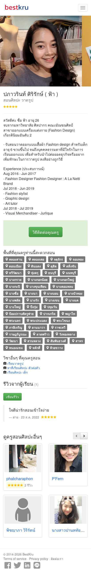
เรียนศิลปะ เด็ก (17, 372)
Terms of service (15, 558)
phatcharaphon (19, 478)
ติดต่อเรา (57, 558)
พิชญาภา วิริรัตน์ (20, 530)
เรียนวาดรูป (15, 363)
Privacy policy (38, 558)
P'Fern (57, 478)
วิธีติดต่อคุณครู (45, 232)
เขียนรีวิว (12, 397)
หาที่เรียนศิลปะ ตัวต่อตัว (23, 368)
